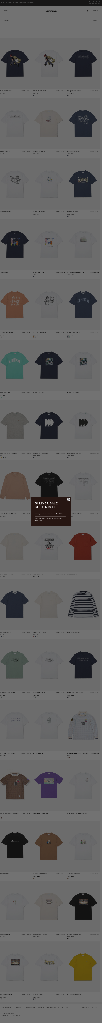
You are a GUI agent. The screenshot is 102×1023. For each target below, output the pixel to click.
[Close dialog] (68, 499)
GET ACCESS (60, 514)
